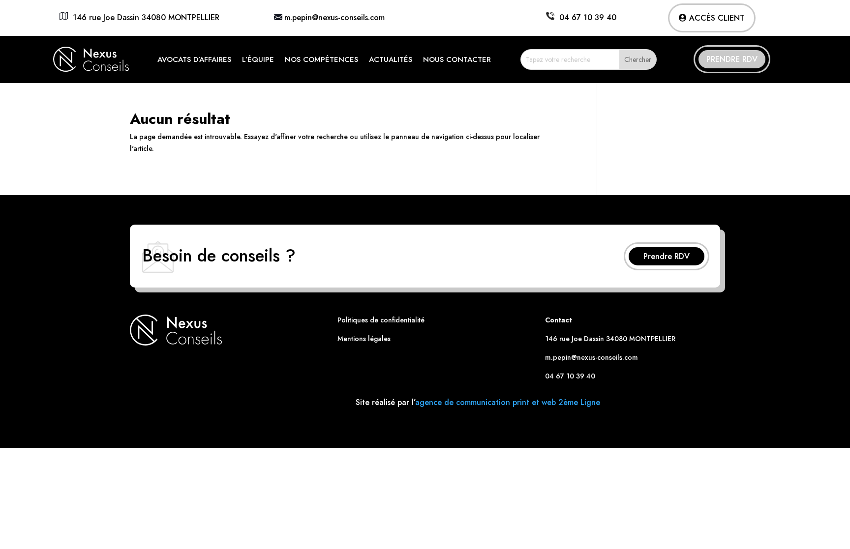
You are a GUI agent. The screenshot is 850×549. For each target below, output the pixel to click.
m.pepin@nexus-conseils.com (334, 17)
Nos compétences (321, 59)
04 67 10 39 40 (585, 17)
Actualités (390, 59)
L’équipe (258, 59)
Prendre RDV (732, 59)
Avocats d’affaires (194, 59)
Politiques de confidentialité (381, 320)
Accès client (717, 18)
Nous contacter (457, 59)
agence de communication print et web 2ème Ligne (507, 402)
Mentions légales (364, 339)
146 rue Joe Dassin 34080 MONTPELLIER (143, 17)
